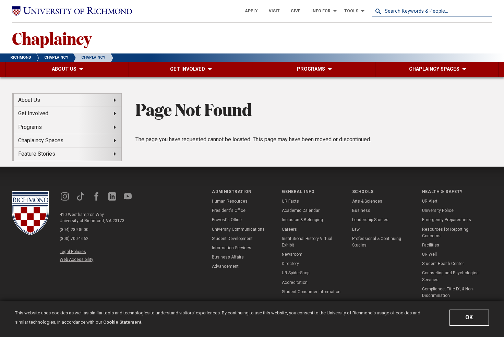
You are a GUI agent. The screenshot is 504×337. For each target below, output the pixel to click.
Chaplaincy (52, 38)
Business (361, 210)
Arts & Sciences (367, 201)
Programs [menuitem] (30, 127)
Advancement (225, 266)
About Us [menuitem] (29, 100)
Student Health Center (443, 263)
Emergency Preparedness (446, 219)
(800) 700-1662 (74, 238)
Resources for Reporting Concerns (445, 232)
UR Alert (429, 201)
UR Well (429, 254)
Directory (290, 263)
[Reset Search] (486, 11)
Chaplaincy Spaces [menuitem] (40, 140)
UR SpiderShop (295, 272)
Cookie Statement (122, 322)
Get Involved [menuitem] (33, 113)
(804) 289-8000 (74, 229)
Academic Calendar (301, 210)
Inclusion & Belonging (302, 219)
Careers (289, 229)
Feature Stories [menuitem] (36, 154)
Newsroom (292, 254)
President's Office (228, 210)
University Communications (238, 229)
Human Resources (230, 201)
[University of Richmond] (72, 11)
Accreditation (295, 282)
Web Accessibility (76, 259)
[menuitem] (251, 11)
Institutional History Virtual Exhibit (307, 242)
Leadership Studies (370, 219)
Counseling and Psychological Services (451, 276)
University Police (438, 210)
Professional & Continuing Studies (376, 242)
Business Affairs (228, 257)
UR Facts (290, 201)
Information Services (231, 247)
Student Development (232, 238)
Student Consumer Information (311, 291)
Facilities (430, 245)
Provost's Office (227, 219)
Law (356, 229)
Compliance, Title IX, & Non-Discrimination (448, 292)
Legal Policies (73, 251)
